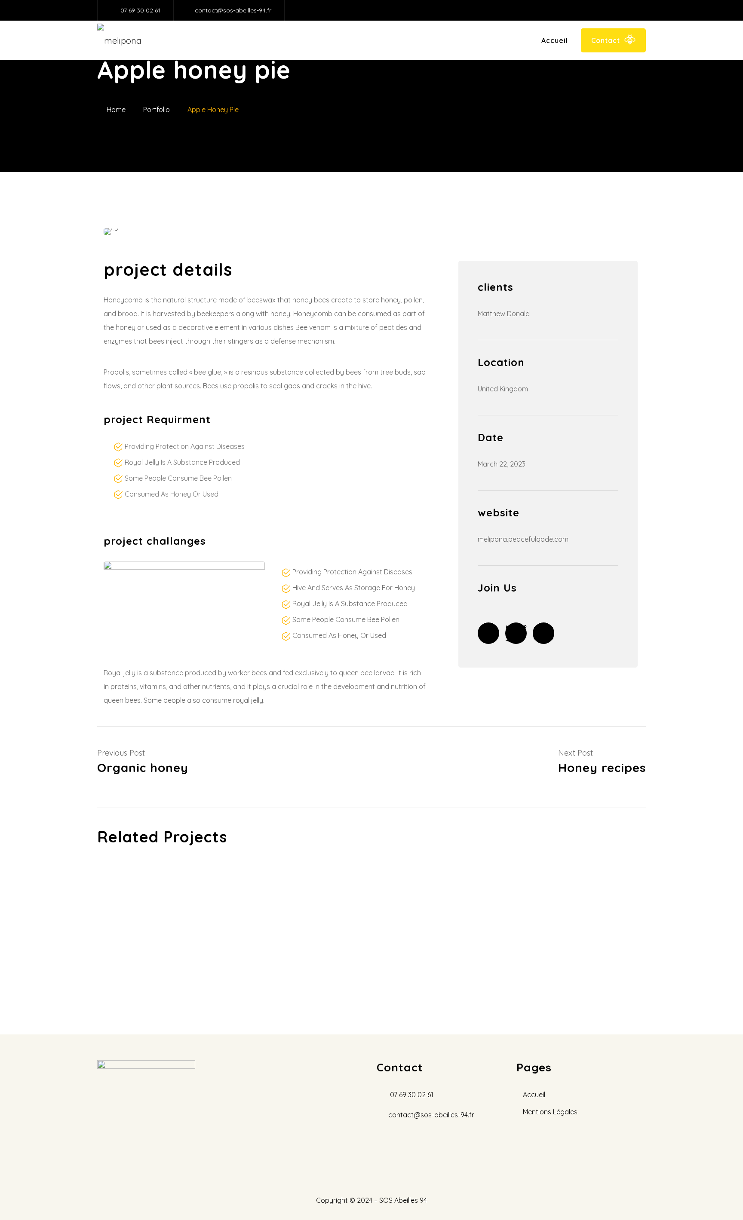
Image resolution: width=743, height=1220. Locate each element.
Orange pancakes (553, 931)
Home (116, 109)
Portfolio (156, 109)
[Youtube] (543, 633)
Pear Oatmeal (183, 958)
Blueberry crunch (368, 931)
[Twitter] (516, 633)
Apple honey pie (553, 878)
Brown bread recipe (368, 958)
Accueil (554, 40)
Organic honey (183, 904)
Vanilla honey (183, 931)
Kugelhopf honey (368, 904)
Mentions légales (550, 1111)
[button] (113, 231)
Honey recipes (368, 878)
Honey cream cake (553, 904)
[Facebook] (488, 633)
